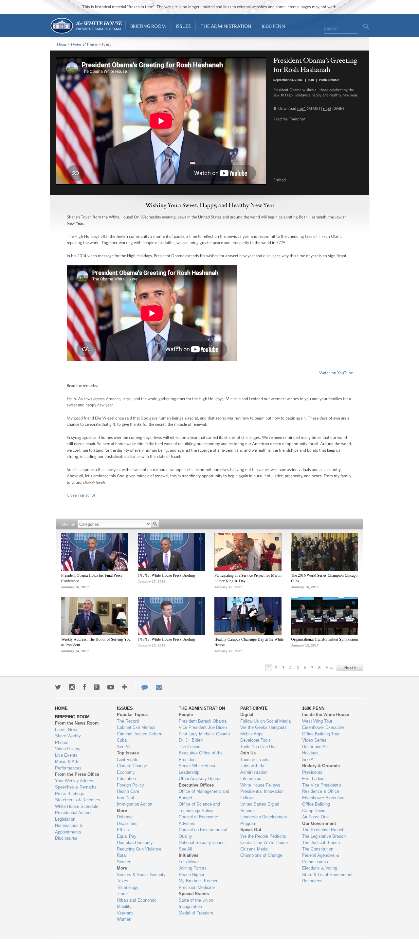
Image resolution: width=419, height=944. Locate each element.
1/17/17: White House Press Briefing (166, 575)
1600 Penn (273, 26)
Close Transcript (81, 495)
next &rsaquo (350, 668)
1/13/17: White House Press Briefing (166, 639)
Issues (183, 26)
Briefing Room (148, 26)
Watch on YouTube (336, 372)
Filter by (68, 524)
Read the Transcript (289, 118)
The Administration (226, 26)
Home (86, 25)
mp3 (327, 108)
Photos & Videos (84, 44)
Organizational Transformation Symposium (324, 639)
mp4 (301, 108)
